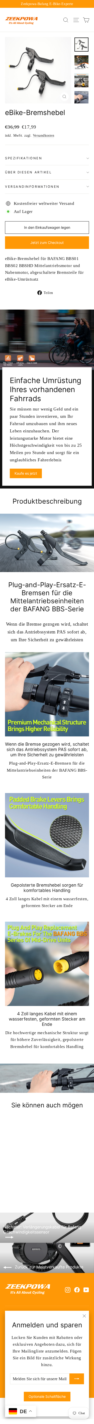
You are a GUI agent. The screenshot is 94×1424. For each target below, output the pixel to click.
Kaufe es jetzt (26, 473)
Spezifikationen (23, 158)
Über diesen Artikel (28, 172)
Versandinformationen (32, 187)
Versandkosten (43, 135)
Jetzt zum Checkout (47, 242)
